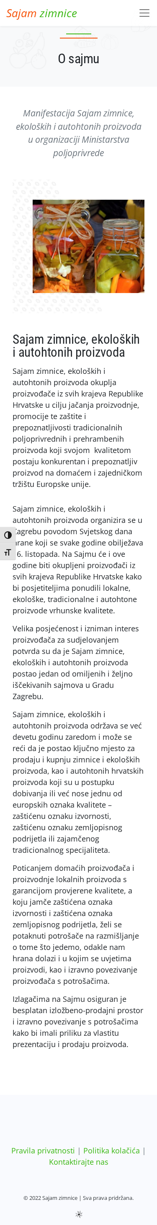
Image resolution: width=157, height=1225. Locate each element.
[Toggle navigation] (144, 13)
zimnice (41, 13)
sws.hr (78, 1214)
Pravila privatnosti (43, 1150)
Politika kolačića (111, 1150)
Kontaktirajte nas (78, 1162)
